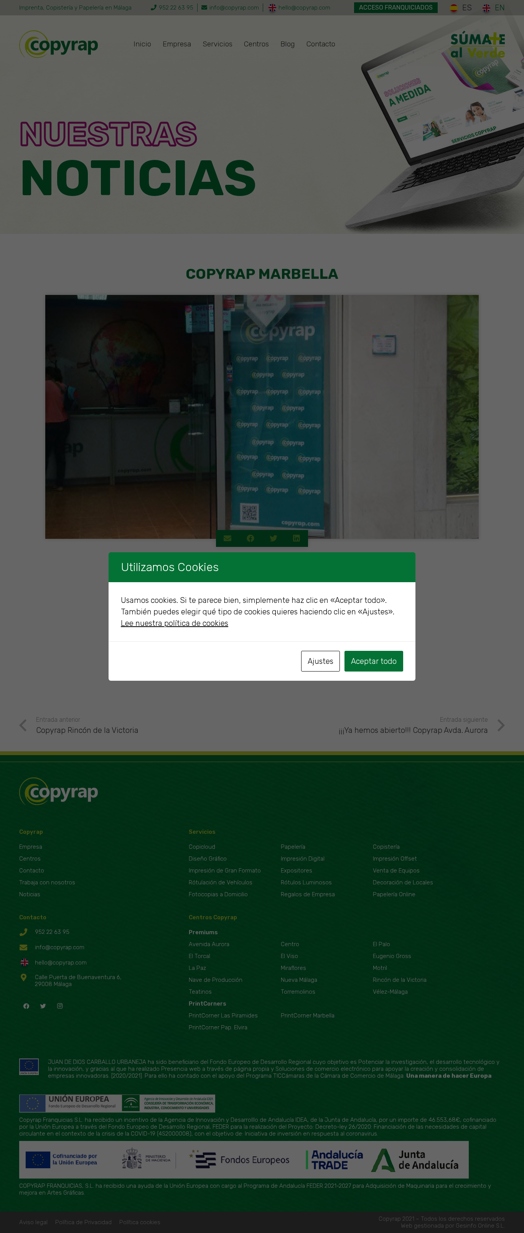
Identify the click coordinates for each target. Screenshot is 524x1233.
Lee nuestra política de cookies (174, 623)
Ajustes (320, 661)
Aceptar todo (374, 661)
